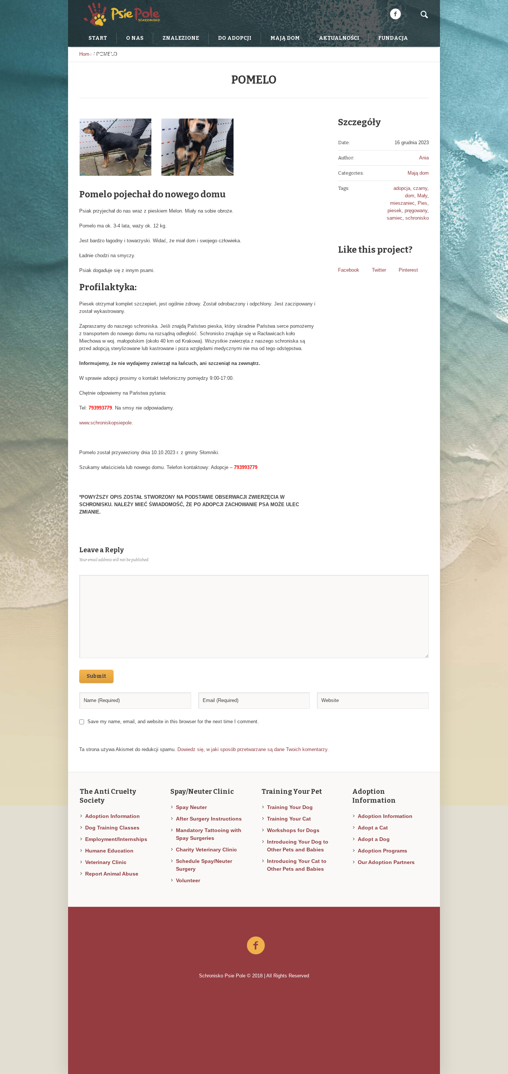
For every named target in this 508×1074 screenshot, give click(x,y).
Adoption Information (112, 816)
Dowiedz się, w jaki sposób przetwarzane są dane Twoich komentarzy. (253, 749)
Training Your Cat (289, 819)
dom (409, 195)
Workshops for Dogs (293, 830)
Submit (96, 676)
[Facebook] (395, 14)
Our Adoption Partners (386, 862)
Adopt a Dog (374, 839)
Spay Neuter (191, 807)
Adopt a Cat (373, 828)
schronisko (417, 218)
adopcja (401, 188)
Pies (422, 203)
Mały (422, 195)
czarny (420, 188)
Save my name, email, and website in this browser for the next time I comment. (173, 721)
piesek (395, 210)
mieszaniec (402, 203)
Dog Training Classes (112, 828)
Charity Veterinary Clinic (206, 850)
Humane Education (109, 851)
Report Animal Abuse (111, 874)
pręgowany (416, 210)
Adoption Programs (382, 851)
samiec (394, 218)
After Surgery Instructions (209, 819)
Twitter (379, 270)
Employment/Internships (116, 839)
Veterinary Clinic (105, 862)
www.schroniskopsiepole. (106, 423)
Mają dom (418, 173)
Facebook (348, 270)
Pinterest (408, 270)
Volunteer (188, 880)
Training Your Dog (290, 807)
